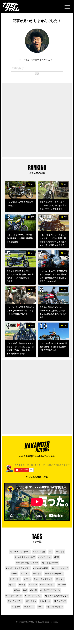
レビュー (16, 607)
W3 (25, 590)
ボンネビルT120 (41, 568)
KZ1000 (62, 585)
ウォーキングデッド (43, 579)
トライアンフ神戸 (33, 596)
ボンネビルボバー (50, 563)
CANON (33, 585)
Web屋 (34, 590)
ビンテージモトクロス (20, 552)
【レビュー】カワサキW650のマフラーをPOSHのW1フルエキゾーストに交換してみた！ (20, 310)
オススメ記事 (40, 552)
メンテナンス (45, 557)
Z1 (51, 552)
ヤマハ (12, 585)
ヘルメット (29, 607)
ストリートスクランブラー (18, 568)
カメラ (22, 585)
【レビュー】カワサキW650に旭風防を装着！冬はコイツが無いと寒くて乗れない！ (53, 346)
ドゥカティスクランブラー (57, 596)
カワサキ (60, 552)
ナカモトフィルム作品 (25, 557)
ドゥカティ (31, 601)
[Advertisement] (37, 120)
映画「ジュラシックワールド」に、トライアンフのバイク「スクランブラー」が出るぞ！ (53, 205)
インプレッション (55, 607)
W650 (14, 574)
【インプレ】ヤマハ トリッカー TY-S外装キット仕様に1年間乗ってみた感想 (20, 238)
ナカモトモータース (54, 574)
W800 (17, 590)
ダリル (28, 579)
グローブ (25, 574)
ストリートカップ (60, 568)
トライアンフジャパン (50, 590)
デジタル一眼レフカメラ (27, 563)
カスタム (60, 579)
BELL (41, 607)
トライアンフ (60, 601)
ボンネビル (45, 601)
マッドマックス (48, 585)
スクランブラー (15, 601)
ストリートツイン (14, 596)
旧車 (57, 557)
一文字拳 (37, 574)
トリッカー (15, 579)
